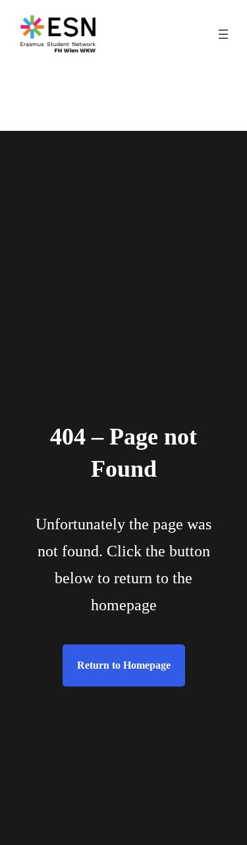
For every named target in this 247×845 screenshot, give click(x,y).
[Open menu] (223, 34)
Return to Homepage (124, 665)
